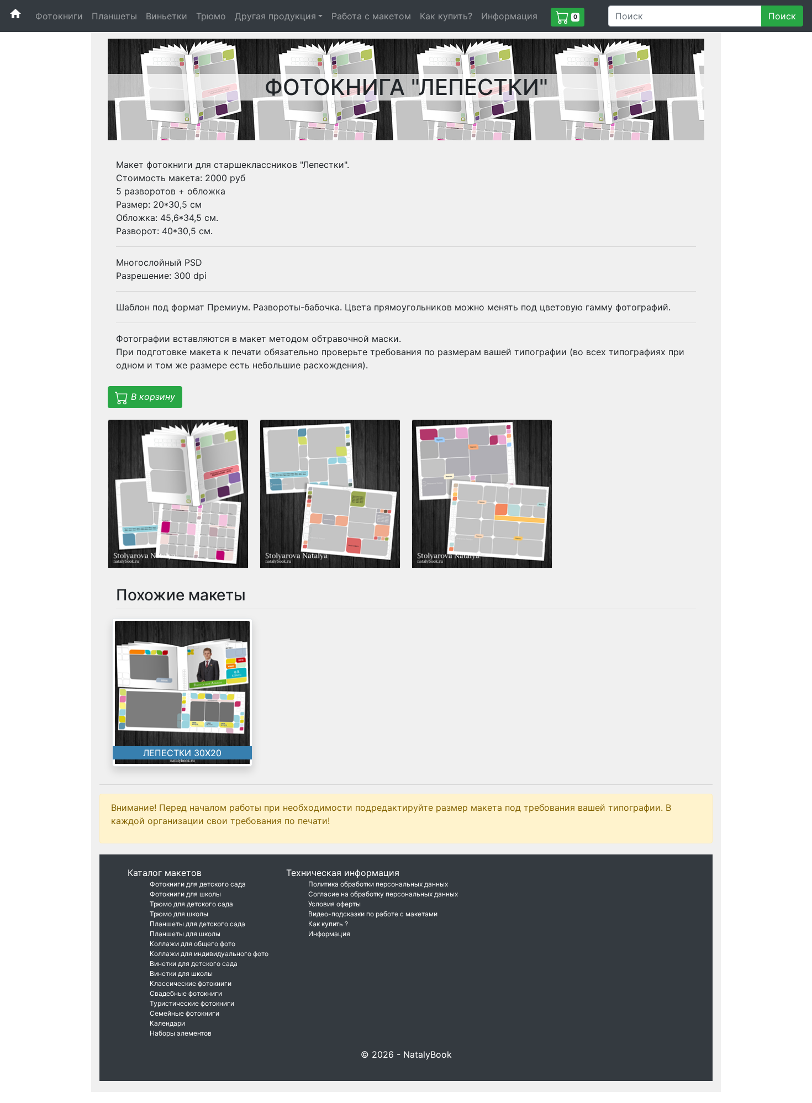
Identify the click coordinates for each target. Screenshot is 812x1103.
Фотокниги (59, 16)
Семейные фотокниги (184, 1013)
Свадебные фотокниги (186, 993)
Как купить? (446, 16)
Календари (167, 1023)
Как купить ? (328, 924)
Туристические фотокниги (192, 1003)
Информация (509, 16)
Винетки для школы (181, 973)
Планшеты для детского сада (197, 924)
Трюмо (211, 16)
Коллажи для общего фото (192, 944)
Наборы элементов (181, 1033)
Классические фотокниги (190, 983)
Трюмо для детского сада (191, 904)
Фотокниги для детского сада (198, 884)
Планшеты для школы (185, 934)
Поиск (782, 16)
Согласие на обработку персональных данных (383, 894)
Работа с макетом (371, 16)
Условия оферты (334, 904)
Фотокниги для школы (185, 894)
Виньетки (166, 16)
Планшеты (114, 16)
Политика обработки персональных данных (378, 884)
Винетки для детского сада (194, 963)
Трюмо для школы (179, 914)
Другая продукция (275, 16)
